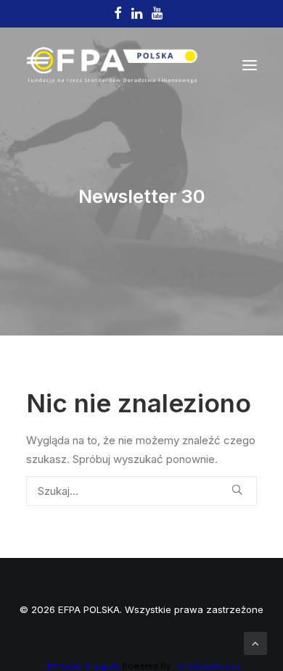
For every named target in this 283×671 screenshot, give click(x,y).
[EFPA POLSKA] (111, 65)
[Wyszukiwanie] (141, 491)
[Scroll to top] (255, 642)
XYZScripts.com (209, 666)
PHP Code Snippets (81, 666)
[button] (249, 65)
